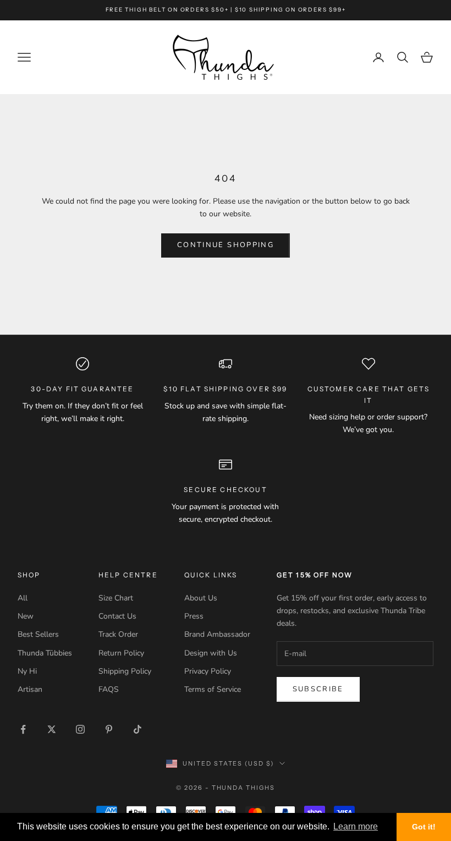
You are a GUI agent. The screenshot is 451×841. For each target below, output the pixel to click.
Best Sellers (38, 634)
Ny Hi (27, 671)
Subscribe (318, 689)
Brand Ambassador (217, 634)
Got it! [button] (424, 826)
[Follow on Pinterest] (108, 729)
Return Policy (121, 653)
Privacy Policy (207, 671)
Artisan (30, 689)
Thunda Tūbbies (45, 653)
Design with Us (210, 653)
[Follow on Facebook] (23, 729)
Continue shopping (225, 245)
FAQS (108, 689)
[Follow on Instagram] (80, 729)
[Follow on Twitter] (51, 729)
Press (194, 616)
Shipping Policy (124, 671)
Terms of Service (212, 689)
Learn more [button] (355, 826)
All (23, 598)
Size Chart (115, 598)
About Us (200, 598)
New (26, 616)
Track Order (118, 634)
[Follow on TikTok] (137, 729)
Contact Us (117, 616)
